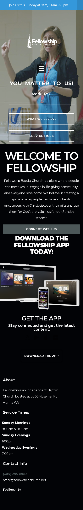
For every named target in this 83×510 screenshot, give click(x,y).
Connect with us (41, 229)
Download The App (41, 356)
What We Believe (41, 119)
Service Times (41, 136)
